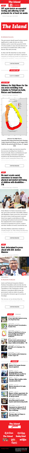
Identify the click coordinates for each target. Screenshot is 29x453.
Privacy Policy (5, 448)
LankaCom (24, 451)
